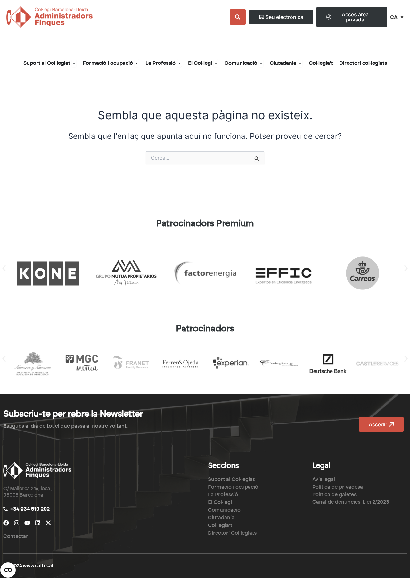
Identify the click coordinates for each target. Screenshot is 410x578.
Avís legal (323, 479)
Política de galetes (334, 494)
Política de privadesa (337, 487)
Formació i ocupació (233, 487)
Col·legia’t (220, 525)
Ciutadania (221, 517)
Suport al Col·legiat (231, 479)
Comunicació (224, 510)
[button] (4, 268)
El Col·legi (220, 502)
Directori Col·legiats (232, 533)
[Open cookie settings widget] (8, 570)
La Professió (223, 494)
